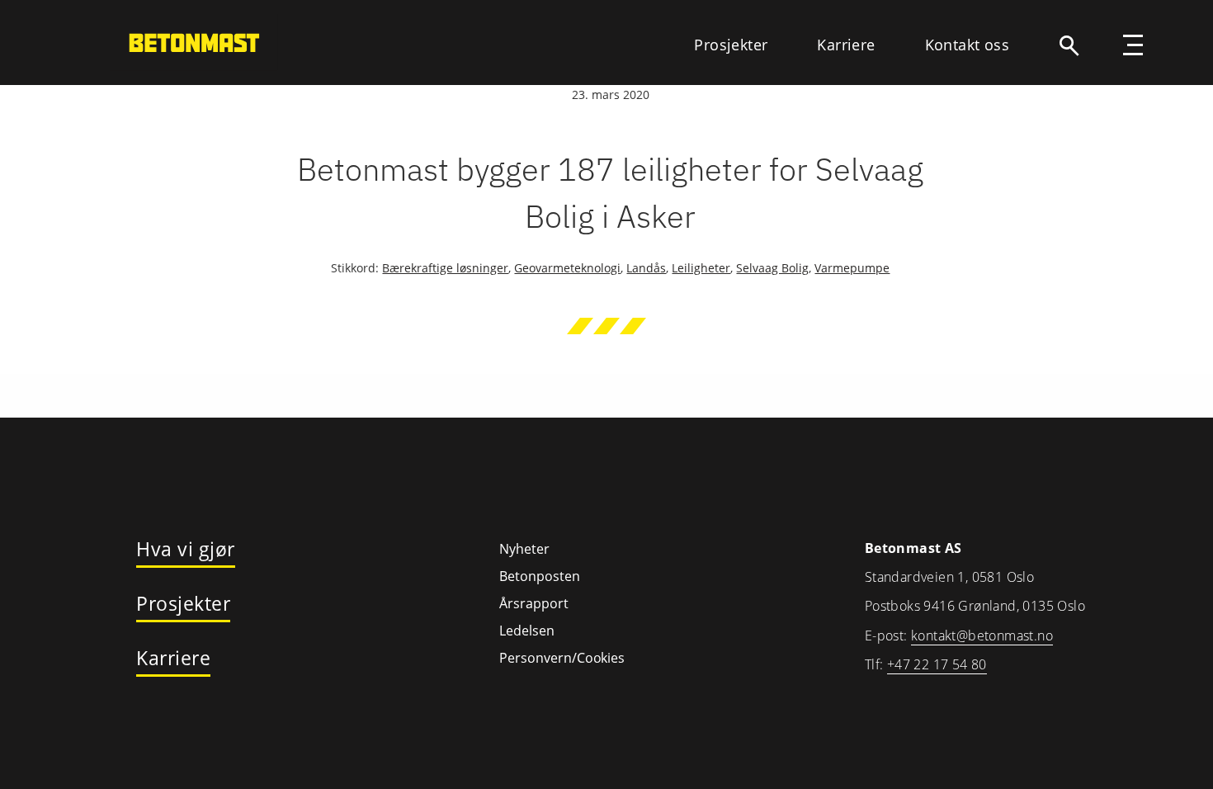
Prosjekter (730, 44)
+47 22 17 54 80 (937, 664)
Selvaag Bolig (772, 268)
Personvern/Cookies (562, 658)
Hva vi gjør (185, 549)
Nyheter (524, 549)
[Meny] (1133, 47)
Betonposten (539, 576)
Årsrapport (534, 603)
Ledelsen (527, 630)
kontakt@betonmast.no (982, 635)
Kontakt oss (967, 44)
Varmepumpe (852, 268)
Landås (646, 268)
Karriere (846, 44)
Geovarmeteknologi (567, 268)
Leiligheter (701, 268)
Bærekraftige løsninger (445, 268)
